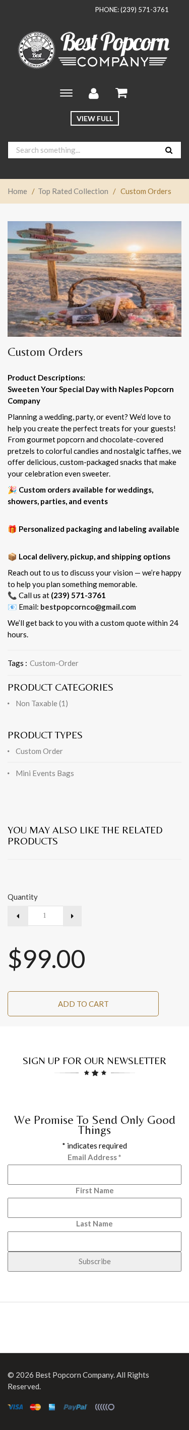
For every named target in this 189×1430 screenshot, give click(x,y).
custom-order (54, 663)
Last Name (94, 1223)
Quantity (23, 896)
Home (17, 191)
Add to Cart (83, 1003)
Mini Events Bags (45, 773)
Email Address (94, 1157)
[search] (168, 150)
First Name (95, 1190)
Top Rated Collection (73, 191)
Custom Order (39, 750)
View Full (95, 118)
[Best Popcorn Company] (95, 50)
